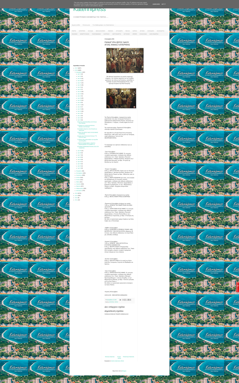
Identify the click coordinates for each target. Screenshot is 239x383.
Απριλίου (78, 184)
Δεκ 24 (79, 89)
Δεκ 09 (79, 150)
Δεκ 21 (79, 96)
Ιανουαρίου (79, 190)
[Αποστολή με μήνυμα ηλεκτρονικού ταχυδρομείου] (123, 300)
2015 (76, 193)
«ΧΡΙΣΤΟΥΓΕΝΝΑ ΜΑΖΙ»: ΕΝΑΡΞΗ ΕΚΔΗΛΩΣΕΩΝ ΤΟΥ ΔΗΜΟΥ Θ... (86, 143)
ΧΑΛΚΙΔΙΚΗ (150, 31)
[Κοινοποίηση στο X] (127, 300)
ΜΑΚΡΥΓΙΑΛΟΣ (84, 34)
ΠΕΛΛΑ (127, 31)
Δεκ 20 (79, 98)
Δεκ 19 (79, 100)
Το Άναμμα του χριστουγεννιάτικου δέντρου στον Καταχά (86, 126)
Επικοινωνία (86, 25)
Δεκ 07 (79, 155)
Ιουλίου (78, 177)
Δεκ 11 (79, 117)
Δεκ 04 (79, 161)
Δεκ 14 (79, 111)
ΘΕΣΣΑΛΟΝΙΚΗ (100, 31)
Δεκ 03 (79, 163)
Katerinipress (89, 9)
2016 (76, 70)
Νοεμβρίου (79, 171)
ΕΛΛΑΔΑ (90, 31)
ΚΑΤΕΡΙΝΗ (82, 31)
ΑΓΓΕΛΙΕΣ (127, 34)
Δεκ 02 (79, 166)
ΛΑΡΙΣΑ (134, 31)
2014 (76, 195)
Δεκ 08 (79, 153)
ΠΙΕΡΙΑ (74, 31)
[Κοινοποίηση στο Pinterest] (130, 300)
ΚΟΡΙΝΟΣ (107, 34)
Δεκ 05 (79, 159)
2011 (76, 200)
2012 (76, 197)
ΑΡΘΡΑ (135, 34)
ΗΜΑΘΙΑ (110, 31)
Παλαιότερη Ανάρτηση (128, 356)
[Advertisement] (87, 50)
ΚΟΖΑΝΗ (74, 34)
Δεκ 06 (79, 157)
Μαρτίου (78, 186)
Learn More (156, 4)
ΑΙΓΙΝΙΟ (142, 31)
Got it (164, 4)
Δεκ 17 (79, 104)
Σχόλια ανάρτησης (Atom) (117, 361)
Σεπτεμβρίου (79, 173)
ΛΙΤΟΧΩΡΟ (119, 31)
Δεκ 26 (79, 85)
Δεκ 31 (79, 74)
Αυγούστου (79, 175)
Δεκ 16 (79, 107)
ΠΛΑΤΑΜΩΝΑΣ (96, 34)
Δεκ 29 (79, 78)
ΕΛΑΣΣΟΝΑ (143, 34)
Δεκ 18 (79, 102)
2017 (76, 68)
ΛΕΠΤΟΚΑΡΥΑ (116, 34)
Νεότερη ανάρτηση (109, 356)
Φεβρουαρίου (79, 188)
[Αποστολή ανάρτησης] (120, 299)
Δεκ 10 (79, 120)
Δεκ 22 (79, 93)
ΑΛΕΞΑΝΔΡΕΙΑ (153, 34)
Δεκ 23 (79, 91)
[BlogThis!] (125, 300)
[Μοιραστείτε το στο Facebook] (128, 300)
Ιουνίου (78, 179)
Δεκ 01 (79, 168)
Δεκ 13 (79, 113)
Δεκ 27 (79, 83)
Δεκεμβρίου (79, 72)
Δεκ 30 (79, 76)
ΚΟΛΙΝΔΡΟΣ (160, 31)
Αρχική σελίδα (76, 25)
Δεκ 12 (79, 115)
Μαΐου (78, 182)
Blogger (124, 371)
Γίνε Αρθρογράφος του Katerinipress (103, 25)
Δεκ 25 (79, 87)
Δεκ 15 (79, 109)
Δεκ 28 (79, 80)
